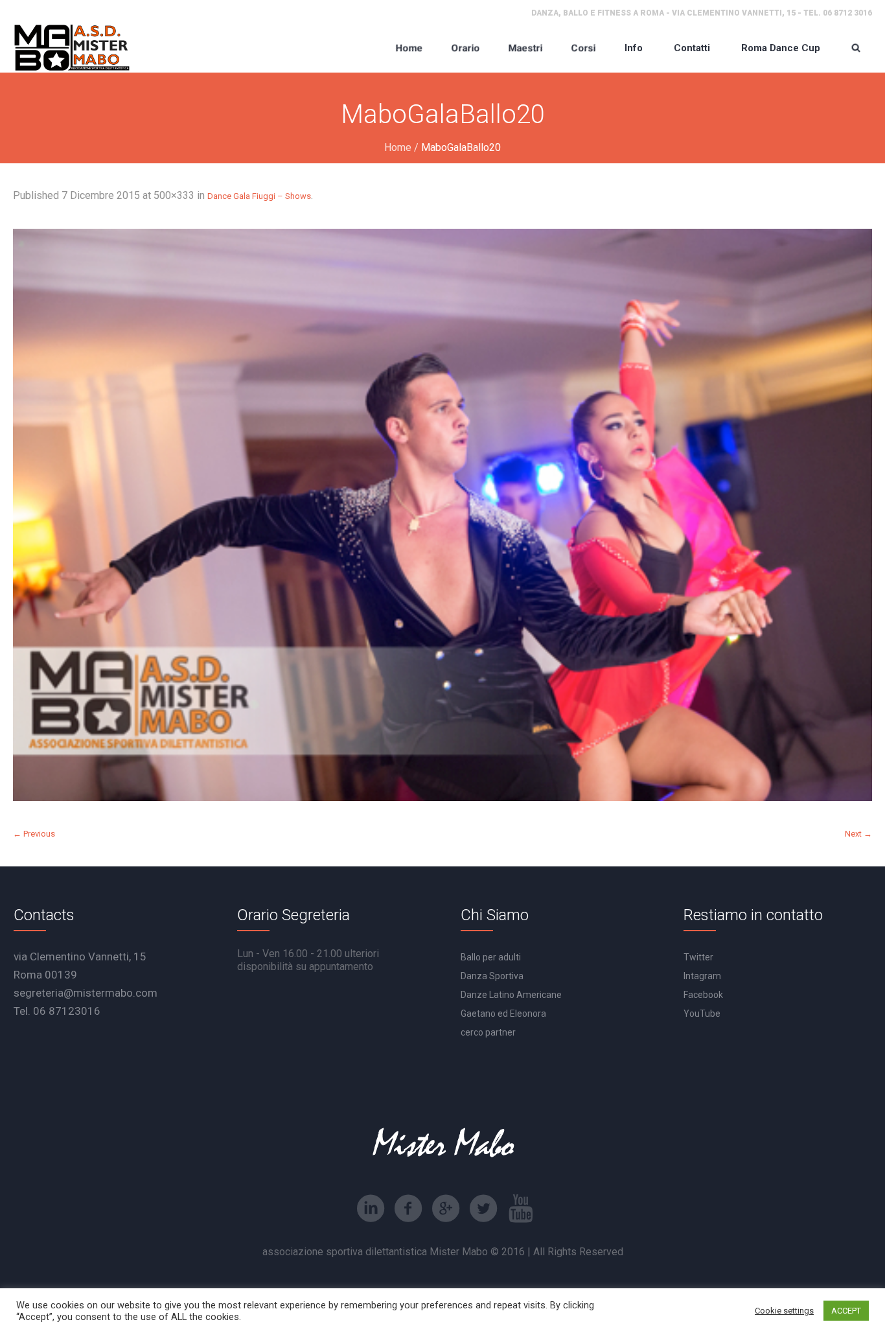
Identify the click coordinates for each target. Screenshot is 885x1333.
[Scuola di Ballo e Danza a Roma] (72, 48)
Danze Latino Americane (511, 995)
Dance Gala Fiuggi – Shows (259, 196)
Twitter (698, 957)
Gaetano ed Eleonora (503, 1013)
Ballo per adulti (491, 957)
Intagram (702, 976)
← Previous (34, 834)
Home (397, 147)
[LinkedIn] (370, 1208)
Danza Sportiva (492, 976)
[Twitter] (483, 1208)
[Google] (445, 1208)
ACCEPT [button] (846, 1311)
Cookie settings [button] (784, 1311)
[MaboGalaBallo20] (442, 515)
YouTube (702, 1013)
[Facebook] (408, 1208)
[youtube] (521, 1208)
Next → (858, 834)
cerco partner (488, 1032)
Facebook (703, 995)
